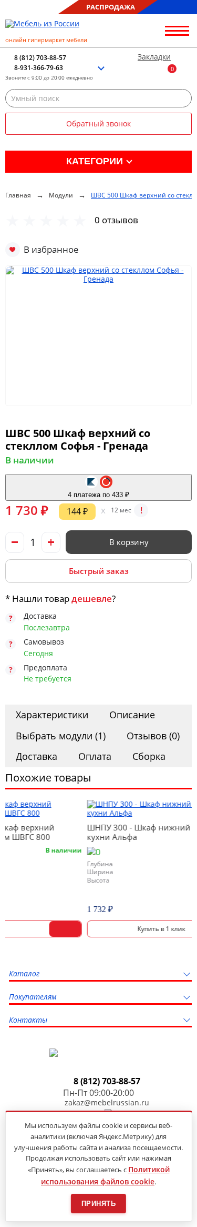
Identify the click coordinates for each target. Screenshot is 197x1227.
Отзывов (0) (153, 735)
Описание (132, 714)
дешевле (91, 598)
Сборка (148, 756)
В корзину (129, 542)
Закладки (154, 57)
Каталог (24, 973)
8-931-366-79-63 (38, 68)
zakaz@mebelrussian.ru (107, 1103)
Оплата (94, 756)
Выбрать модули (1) (61, 735)
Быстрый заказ (99, 571)
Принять (98, 1204)
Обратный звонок (98, 123)
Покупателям (33, 997)
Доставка (36, 756)
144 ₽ (77, 511)
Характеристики (52, 714)
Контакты (28, 1020)
